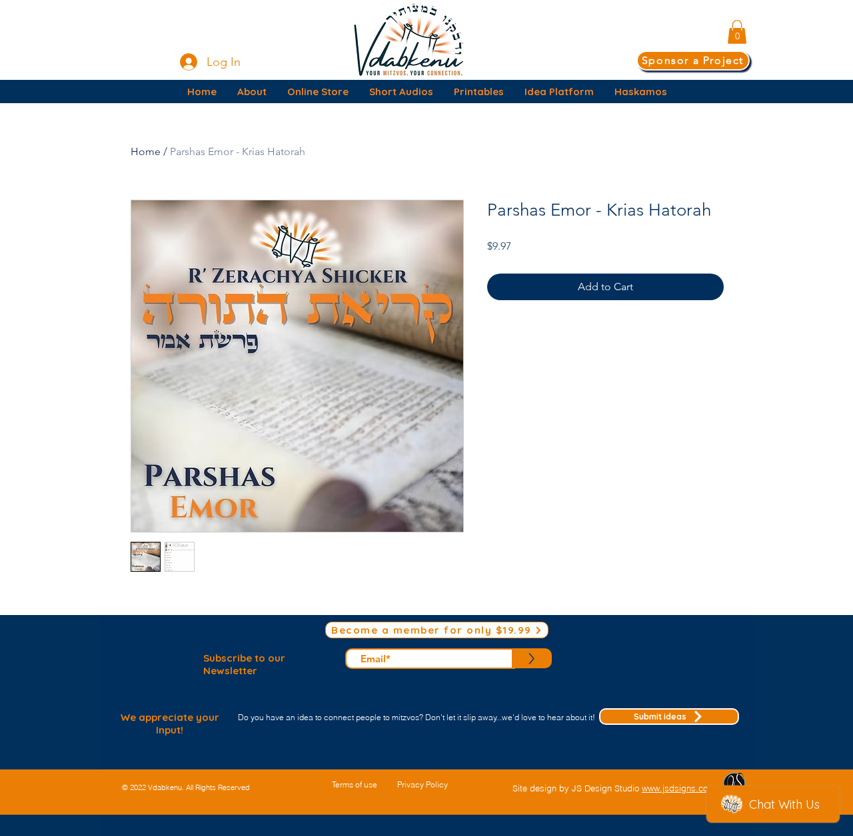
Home (146, 151)
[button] (737, 32)
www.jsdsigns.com (678, 788)
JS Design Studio (607, 788)
